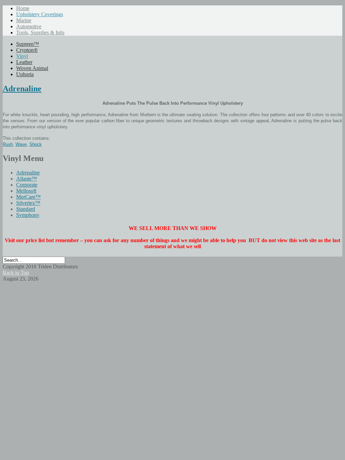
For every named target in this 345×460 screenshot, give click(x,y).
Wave (21, 144)
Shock (35, 144)
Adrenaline (22, 88)
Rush (8, 144)
